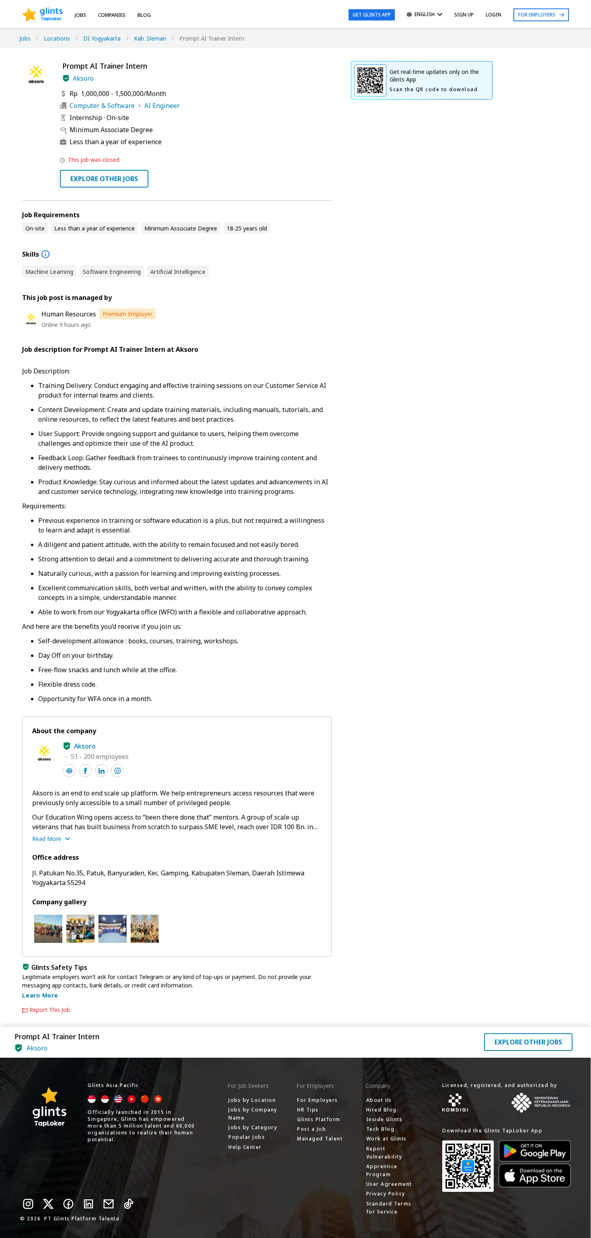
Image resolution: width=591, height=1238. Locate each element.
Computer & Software (102, 105)
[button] (66, 78)
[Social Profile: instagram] (117, 771)
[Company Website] (69, 771)
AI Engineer (162, 105)
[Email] (109, 1204)
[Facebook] (68, 1204)
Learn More (40, 995)
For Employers (536, 14)
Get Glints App (372, 14)
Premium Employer (127, 314)
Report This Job (49, 1010)
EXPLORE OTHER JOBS (104, 178)
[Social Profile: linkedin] (101, 771)
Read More (46, 838)
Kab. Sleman (150, 38)
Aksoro (83, 78)
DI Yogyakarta (102, 38)
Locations (57, 38)
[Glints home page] (42, 15)
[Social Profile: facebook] (85, 771)
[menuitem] (424, 15)
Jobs (80, 15)
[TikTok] (129, 1204)
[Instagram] (28, 1204)
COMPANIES (111, 15)
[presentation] (42, 15)
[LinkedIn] (88, 1204)
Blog (144, 15)
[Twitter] (48, 1204)
